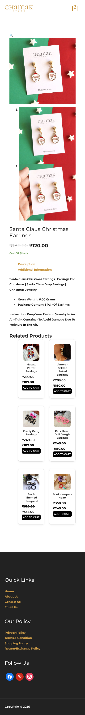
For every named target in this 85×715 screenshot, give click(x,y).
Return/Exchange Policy (22, 648)
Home (9, 591)
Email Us (11, 607)
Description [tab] (26, 264)
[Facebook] (10, 676)
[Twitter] (20, 676)
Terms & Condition (18, 638)
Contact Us (13, 601)
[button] (11, 35)
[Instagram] (30, 676)
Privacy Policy (15, 632)
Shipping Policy (16, 643)
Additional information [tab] (35, 269)
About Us (11, 596)
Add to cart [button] (31, 387)
